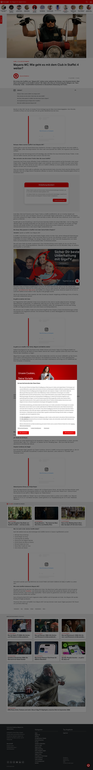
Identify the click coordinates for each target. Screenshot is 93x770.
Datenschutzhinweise (23, 428)
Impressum (46, 428)
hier (41, 391)
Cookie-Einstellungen (36, 428)
